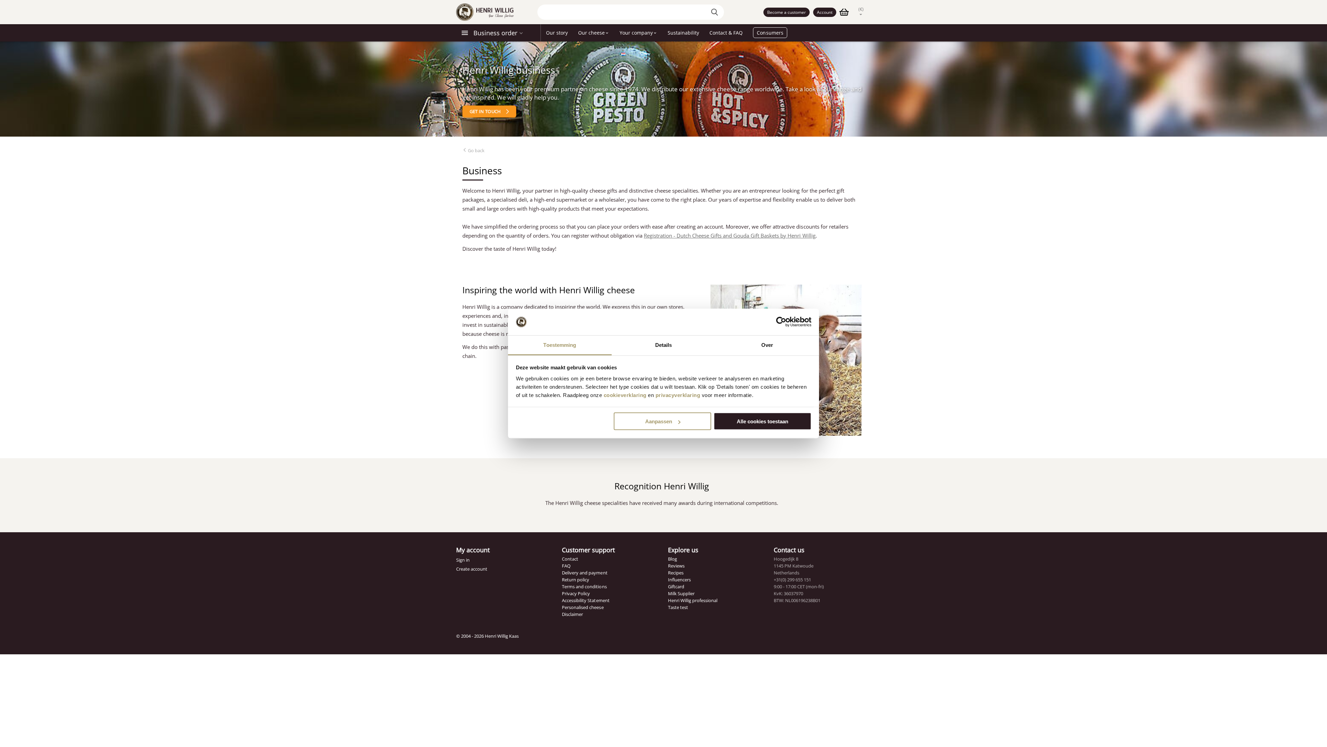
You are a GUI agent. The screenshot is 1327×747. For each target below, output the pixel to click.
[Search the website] (715, 12)
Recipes (676, 573)
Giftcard (676, 586)
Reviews (676, 566)
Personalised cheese (582, 607)
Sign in (463, 560)
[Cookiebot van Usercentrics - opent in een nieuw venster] (781, 322)
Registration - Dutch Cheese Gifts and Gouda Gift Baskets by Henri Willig (730, 235)
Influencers (679, 580)
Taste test (678, 607)
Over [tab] (767, 345)
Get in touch (485, 111)
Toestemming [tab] (559, 345)
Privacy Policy (576, 593)
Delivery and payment (584, 573)
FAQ (566, 566)
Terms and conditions (584, 586)
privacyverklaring (678, 395)
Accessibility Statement (585, 600)
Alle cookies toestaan (762, 421)
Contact (570, 559)
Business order (495, 33)
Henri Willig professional (692, 600)
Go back (475, 150)
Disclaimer (572, 614)
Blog (672, 559)
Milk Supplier (681, 593)
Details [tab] (663, 345)
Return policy (575, 580)
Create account (471, 569)
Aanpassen (658, 421)
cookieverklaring (625, 395)
